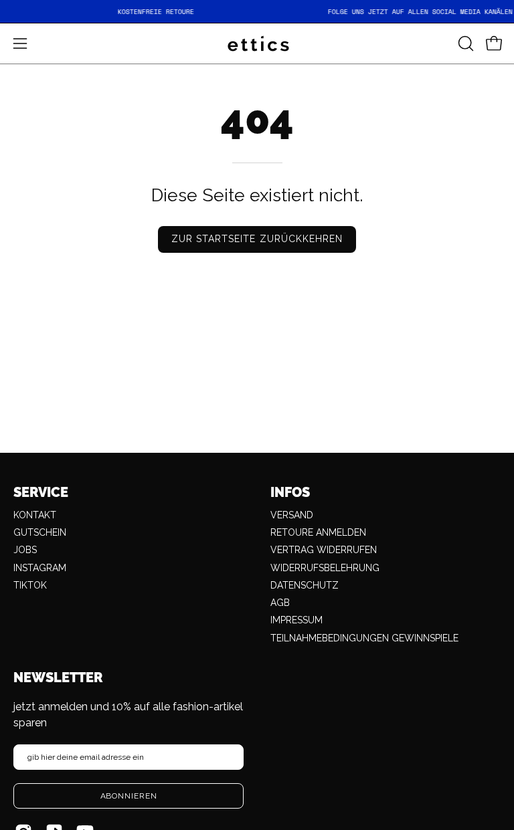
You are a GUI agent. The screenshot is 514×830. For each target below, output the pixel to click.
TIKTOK (30, 585)
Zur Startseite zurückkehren (257, 238)
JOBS (25, 549)
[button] (464, 43)
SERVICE (40, 492)
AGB (280, 602)
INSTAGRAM (39, 567)
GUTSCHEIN (39, 532)
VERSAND (291, 515)
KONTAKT (34, 515)
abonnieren (128, 796)
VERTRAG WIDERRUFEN (323, 549)
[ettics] (257, 43)
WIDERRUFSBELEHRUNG (324, 567)
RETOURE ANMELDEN (318, 532)
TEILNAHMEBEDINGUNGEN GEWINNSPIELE (364, 638)
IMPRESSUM (296, 620)
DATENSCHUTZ (304, 585)
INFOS (290, 492)
